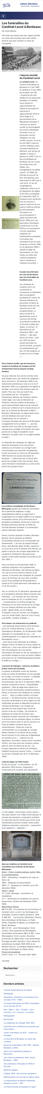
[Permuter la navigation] (3, 16)
